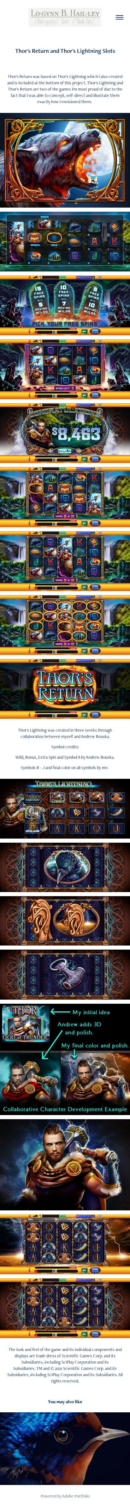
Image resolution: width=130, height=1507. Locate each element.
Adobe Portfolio (76, 1496)
